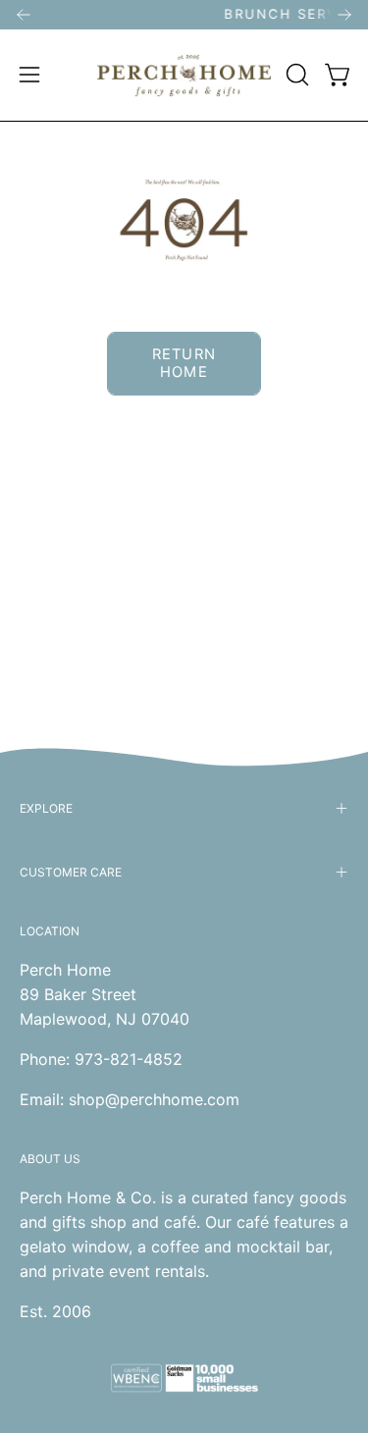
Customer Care (71, 872)
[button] (295, 74)
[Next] (344, 15)
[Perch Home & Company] (184, 75)
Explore (46, 808)
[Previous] (23, 15)
